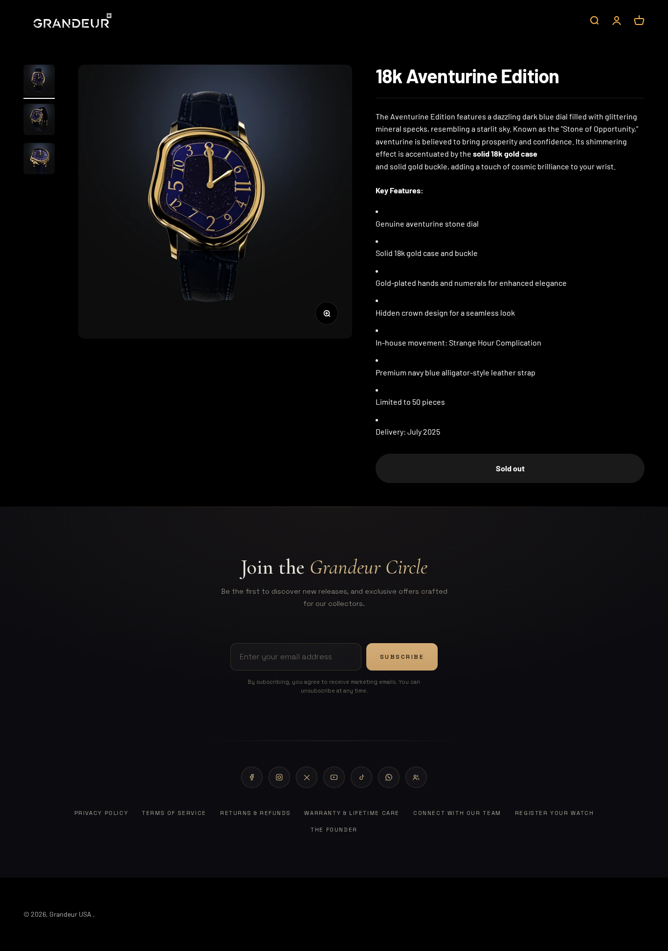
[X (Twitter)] (306, 777)
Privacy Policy (101, 813)
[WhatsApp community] (416, 777)
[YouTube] (334, 777)
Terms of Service (174, 813)
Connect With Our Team (457, 813)
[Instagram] (279, 777)
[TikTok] (361, 777)
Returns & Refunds (255, 813)
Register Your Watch (554, 813)
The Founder (334, 829)
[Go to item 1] (39, 82)
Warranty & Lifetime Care (352, 813)
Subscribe (402, 657)
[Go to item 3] (39, 160)
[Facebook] (252, 777)
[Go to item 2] (39, 121)
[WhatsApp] (389, 777)
